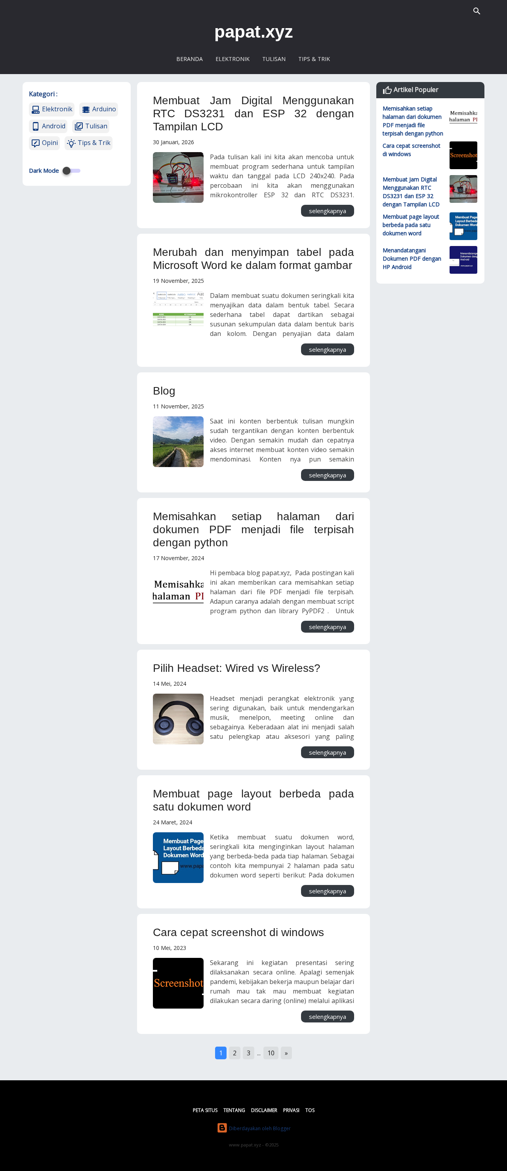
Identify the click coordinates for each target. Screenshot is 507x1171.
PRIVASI (291, 1110)
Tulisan (95, 126)
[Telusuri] (476, 12)
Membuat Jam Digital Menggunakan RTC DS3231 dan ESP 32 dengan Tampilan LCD (253, 113)
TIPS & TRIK (314, 59)
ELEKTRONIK (232, 59)
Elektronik (56, 109)
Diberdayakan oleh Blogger (259, 1128)
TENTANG (234, 1110)
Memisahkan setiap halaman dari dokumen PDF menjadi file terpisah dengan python (253, 529)
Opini (49, 142)
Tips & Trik (93, 142)
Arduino (103, 109)
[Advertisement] (430, 410)
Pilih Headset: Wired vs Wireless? (236, 668)
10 (270, 1053)
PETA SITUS (205, 1110)
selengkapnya (327, 211)
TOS (309, 1110)
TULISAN (274, 59)
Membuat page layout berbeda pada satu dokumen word (411, 225)
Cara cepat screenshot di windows (238, 932)
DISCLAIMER (264, 1110)
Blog (164, 391)
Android (52, 126)
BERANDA (189, 59)
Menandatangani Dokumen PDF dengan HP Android (412, 258)
